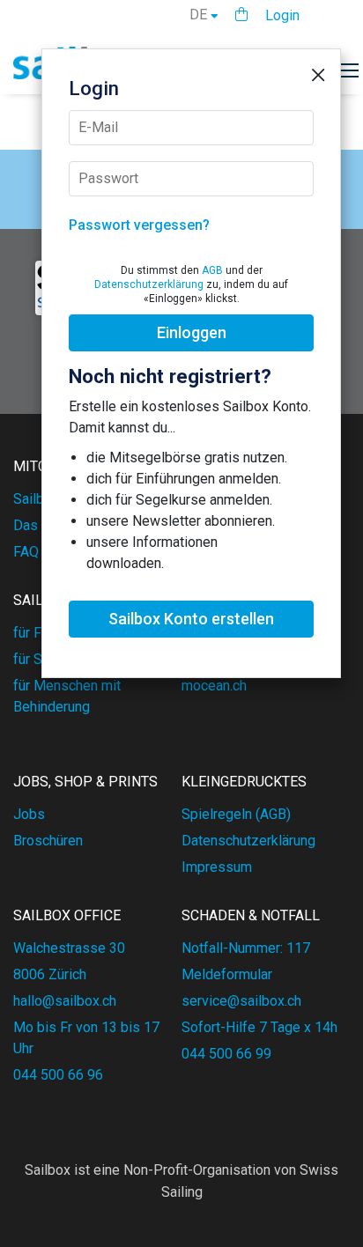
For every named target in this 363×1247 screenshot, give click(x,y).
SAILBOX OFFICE (67, 915)
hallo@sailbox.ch (64, 1000)
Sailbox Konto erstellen (191, 618)
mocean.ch (214, 685)
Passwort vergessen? (139, 225)
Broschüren (48, 840)
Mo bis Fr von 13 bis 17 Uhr (86, 1038)
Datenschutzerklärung (149, 284)
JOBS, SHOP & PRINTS (85, 781)
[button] (241, 14)
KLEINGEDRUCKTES (244, 781)
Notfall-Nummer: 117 (246, 948)
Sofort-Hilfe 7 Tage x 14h (259, 1027)
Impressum (217, 867)
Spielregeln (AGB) (236, 814)
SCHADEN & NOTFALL (251, 915)
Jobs (29, 814)
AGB (212, 270)
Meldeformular (227, 974)
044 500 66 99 (226, 1053)
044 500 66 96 (58, 1074)
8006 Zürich (49, 974)
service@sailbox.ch (241, 1000)
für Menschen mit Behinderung (67, 696)
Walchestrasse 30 (69, 948)
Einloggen (191, 332)
